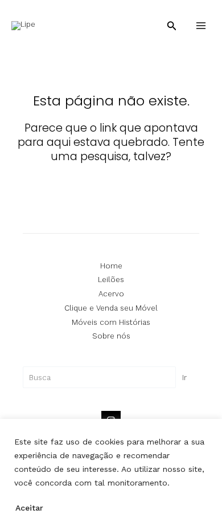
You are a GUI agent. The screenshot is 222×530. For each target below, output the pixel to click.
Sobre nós (111, 336)
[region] (111, 474)
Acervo (111, 294)
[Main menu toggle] (201, 25)
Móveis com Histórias (111, 322)
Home (111, 266)
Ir (184, 377)
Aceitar (29, 507)
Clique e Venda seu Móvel (111, 308)
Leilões (111, 279)
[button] (172, 26)
